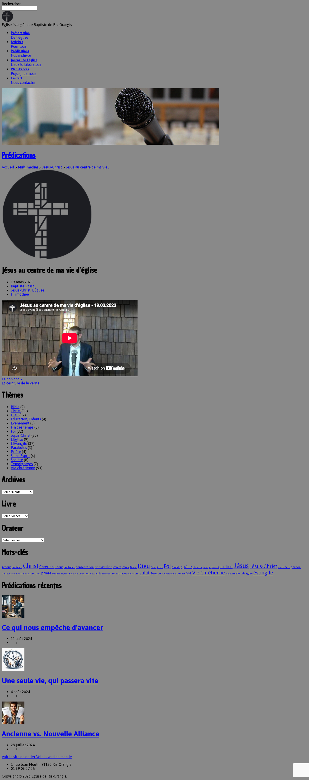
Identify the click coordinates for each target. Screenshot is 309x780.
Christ (16, 411)
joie (205, 567)
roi (113, 573)
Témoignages (22, 464)
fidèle (160, 567)
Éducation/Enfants (26, 419)
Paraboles (19, 448)
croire (117, 567)
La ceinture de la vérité (21, 383)
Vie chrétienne (23, 468)
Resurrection (82, 573)
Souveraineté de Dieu (173, 573)
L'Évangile (19, 443)
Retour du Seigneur (100, 573)
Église (249, 573)
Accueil (8, 167)
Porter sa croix (26, 573)
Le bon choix (12, 379)
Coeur (59, 567)
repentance (67, 573)
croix (125, 567)
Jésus (241, 565)
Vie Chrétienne (208, 573)
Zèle (242, 573)
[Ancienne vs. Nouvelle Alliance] (13, 723)
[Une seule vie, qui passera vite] (13, 670)
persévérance (9, 573)
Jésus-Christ (52, 167)
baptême (17, 567)
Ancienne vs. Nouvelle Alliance (50, 734)
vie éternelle (233, 573)
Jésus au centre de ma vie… (87, 167)
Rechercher (11, 4)
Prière (16, 452)
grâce (186, 566)
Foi (13, 431)
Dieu (15, 415)
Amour (6, 567)
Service (155, 573)
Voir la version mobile (54, 757)
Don (153, 567)
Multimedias (28, 167)
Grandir (176, 567)
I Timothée (20, 294)
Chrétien (46, 567)
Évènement (20, 423)
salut (145, 572)
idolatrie (197, 567)
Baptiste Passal (23, 286)
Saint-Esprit (20, 456)
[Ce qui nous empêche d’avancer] (13, 616)
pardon (296, 567)
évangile (263, 572)
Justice (226, 566)
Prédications (19, 155)
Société (17, 460)
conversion (103, 567)
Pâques (56, 573)
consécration (85, 567)
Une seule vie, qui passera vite (50, 680)
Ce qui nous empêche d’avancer (52, 627)
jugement (214, 567)
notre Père (284, 567)
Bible (15, 407)
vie (188, 573)
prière (46, 573)
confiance (69, 567)
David (133, 567)
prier (37, 573)
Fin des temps (22, 427)
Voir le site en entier (19, 757)
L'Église (38, 290)
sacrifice (121, 573)
